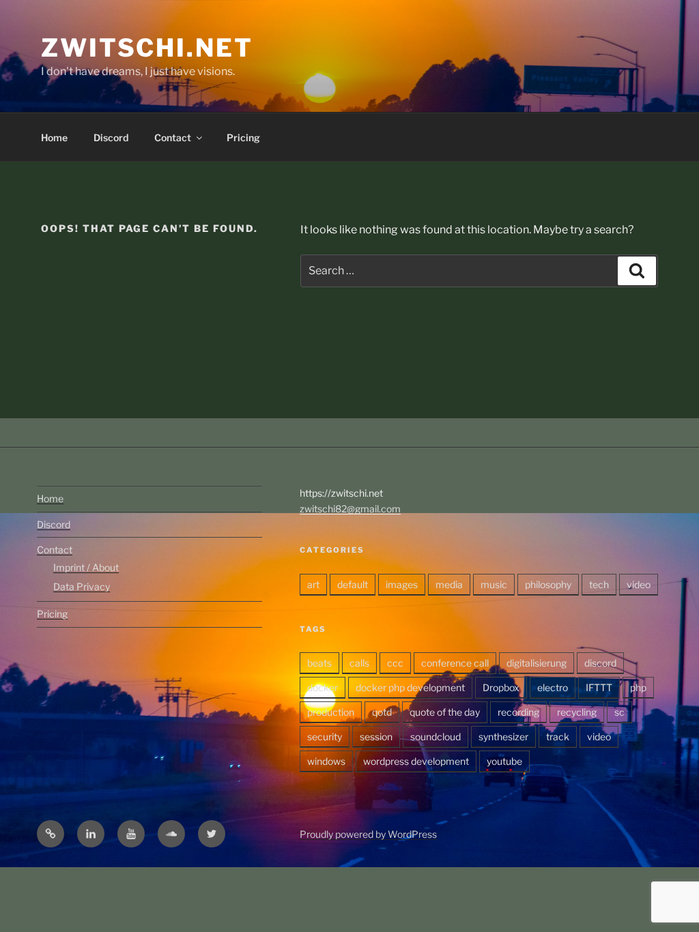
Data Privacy (81, 586)
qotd (382, 712)
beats (319, 663)
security (324, 736)
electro (552, 687)
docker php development (410, 687)
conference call (455, 663)
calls (359, 663)
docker (322, 687)
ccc (395, 663)
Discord (111, 137)
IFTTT (599, 687)
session (376, 736)
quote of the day (445, 712)
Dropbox (501, 687)
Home (54, 137)
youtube (504, 761)
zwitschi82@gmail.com (350, 508)
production (330, 712)
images (402, 584)
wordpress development (416, 761)
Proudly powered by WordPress (368, 834)
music (494, 584)
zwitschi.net (147, 48)
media (449, 584)
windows (326, 761)
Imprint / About (86, 567)
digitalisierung (537, 663)
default (352, 584)
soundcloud (435, 736)
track (557, 736)
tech (599, 584)
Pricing (243, 137)
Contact (172, 137)
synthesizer (503, 736)
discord (600, 663)
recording (518, 712)
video (639, 584)
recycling (577, 712)
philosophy (548, 584)
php (638, 687)
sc (619, 712)
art (313, 584)
